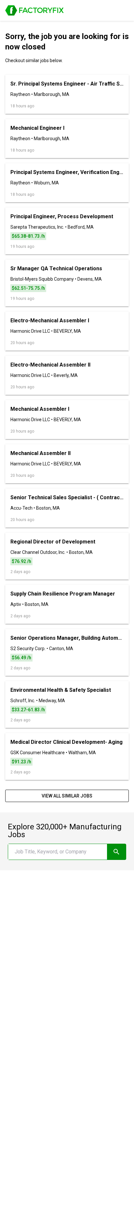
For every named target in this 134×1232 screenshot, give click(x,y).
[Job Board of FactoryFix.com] (34, 10)
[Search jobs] (116, 852)
